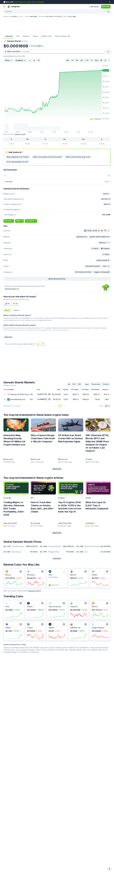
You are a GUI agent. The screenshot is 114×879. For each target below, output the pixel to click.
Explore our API (20, 134)
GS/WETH (41, 394)
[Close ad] (64, 572)
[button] (81, 236)
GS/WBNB (41, 399)
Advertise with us (11, 289)
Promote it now (33, 591)
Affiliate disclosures (9, 385)
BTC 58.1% (50, 16)
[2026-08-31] (101, 60)
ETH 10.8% (58, 16)
